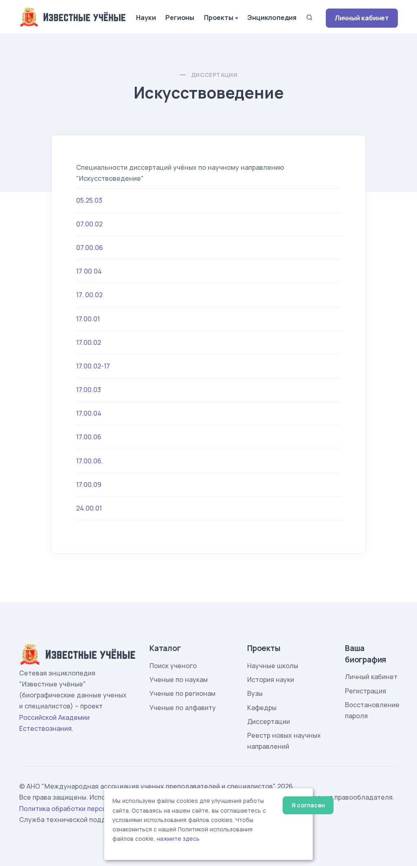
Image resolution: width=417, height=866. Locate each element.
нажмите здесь (178, 838)
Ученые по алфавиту (182, 707)
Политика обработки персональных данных (89, 808)
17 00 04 (89, 271)
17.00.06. (89, 460)
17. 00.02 (89, 294)
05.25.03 (89, 200)
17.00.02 (88, 342)
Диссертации (214, 75)
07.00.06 (89, 247)
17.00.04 (88, 413)
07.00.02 (89, 223)
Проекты (218, 17)
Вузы (255, 693)
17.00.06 (88, 436)
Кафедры (262, 707)
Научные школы (272, 665)
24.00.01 (89, 508)
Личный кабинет (362, 17)
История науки (270, 679)
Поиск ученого (173, 665)
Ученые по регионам (182, 693)
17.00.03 (88, 389)
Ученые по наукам (178, 679)
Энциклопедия (271, 17)
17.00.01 (88, 318)
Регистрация (365, 690)
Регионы (179, 17)
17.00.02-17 (93, 366)
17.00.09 (88, 484)
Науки (146, 17)
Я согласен (308, 805)
